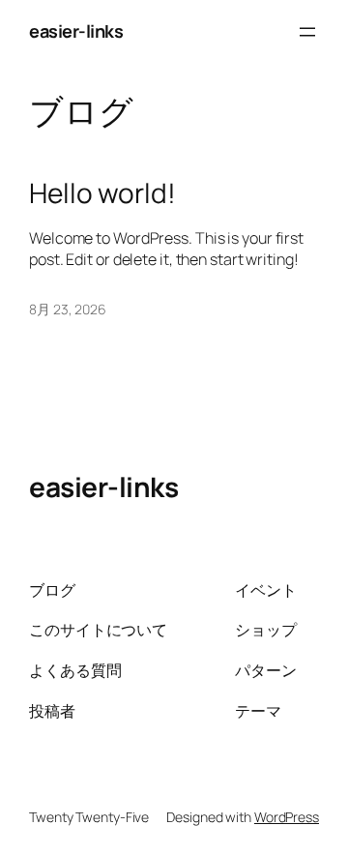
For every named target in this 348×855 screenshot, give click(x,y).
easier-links (76, 31)
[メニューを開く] (307, 32)
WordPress (286, 817)
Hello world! (102, 193)
